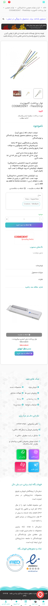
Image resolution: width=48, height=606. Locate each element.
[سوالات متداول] (9, 2)
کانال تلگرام (34, 469)
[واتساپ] (4, 2)
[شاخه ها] (43, 2)
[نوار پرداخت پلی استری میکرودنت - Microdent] (24, 312)
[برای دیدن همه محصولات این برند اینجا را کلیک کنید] (24, 238)
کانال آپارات (21, 469)
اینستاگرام (34, 457)
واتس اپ (22, 457)
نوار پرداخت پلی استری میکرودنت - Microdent (24, 340)
